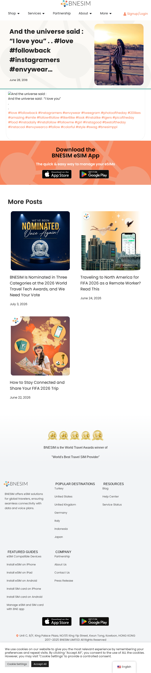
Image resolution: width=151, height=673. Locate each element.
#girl (78, 122)
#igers (106, 117)
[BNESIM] (18, 484)
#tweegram (90, 113)
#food (13, 122)
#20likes (134, 113)
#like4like (67, 117)
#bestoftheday (114, 122)
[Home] (75, 3)
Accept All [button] (40, 664)
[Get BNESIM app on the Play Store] (94, 174)
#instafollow (46, 122)
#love (12, 113)
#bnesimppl (107, 127)
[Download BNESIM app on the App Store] (57, 174)
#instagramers (50, 113)
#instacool (16, 127)
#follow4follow (48, 117)
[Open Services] (43, 13)
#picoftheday (123, 117)
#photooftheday (114, 113)
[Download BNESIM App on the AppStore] (57, 621)
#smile (30, 117)
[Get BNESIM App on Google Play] (94, 621)
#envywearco (37, 127)
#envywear (71, 113)
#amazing (16, 117)
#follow (54, 127)
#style (81, 127)
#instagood (92, 122)
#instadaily (27, 122)
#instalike (93, 117)
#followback (27, 113)
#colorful (68, 127)
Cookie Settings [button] (17, 664)
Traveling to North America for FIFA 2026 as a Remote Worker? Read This (110, 283)
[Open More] (110, 13)
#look (80, 117)
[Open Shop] (18, 13)
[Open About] (90, 13)
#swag (91, 127)
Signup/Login (137, 13)
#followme (65, 122)
